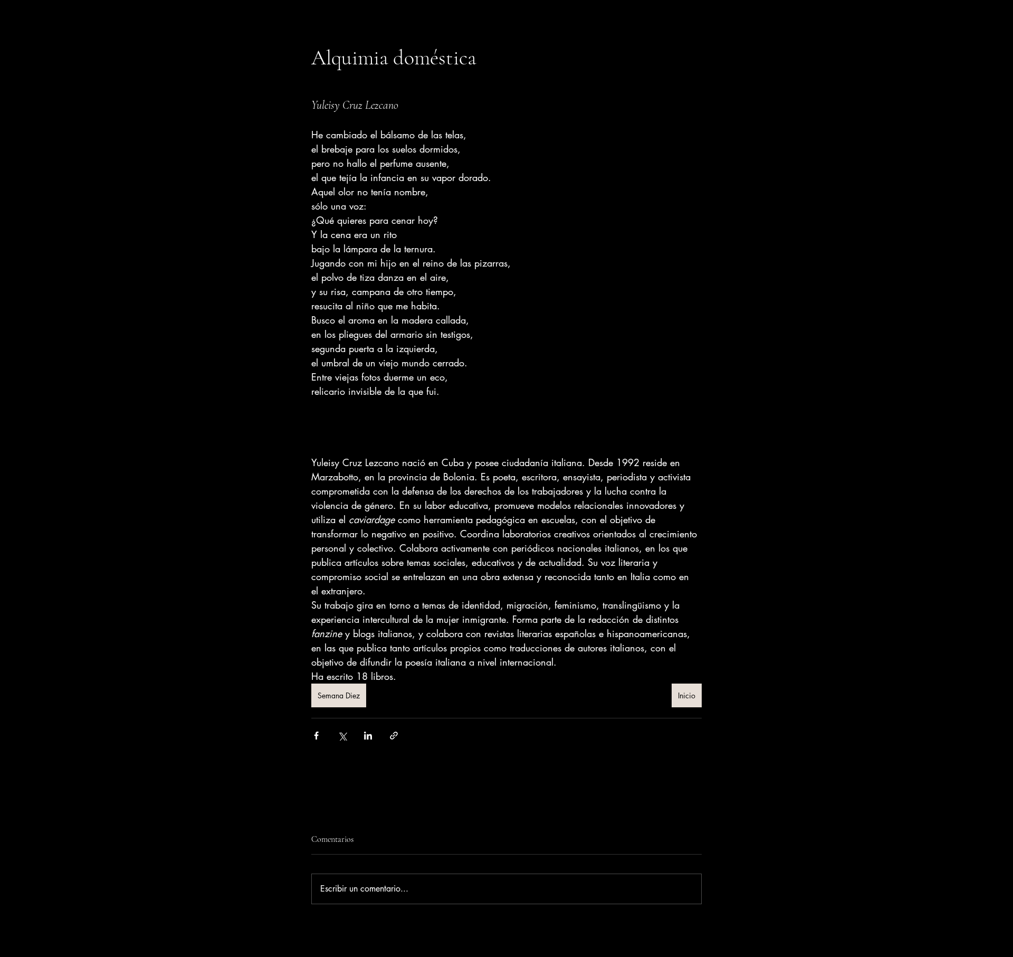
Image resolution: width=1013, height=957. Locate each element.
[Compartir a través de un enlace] (394, 736)
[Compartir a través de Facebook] (316, 736)
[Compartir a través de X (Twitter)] (342, 736)
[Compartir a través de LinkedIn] (368, 736)
